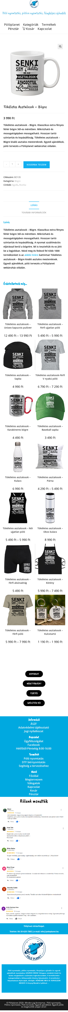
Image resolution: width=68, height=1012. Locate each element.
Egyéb (15, 184)
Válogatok (33, 783)
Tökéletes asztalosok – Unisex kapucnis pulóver (18, 326)
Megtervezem (33, 779)
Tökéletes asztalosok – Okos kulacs (50, 530)
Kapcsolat (45, 28)
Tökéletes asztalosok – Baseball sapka (50, 428)
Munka (22, 184)
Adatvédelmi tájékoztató (33, 727)
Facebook (34, 745)
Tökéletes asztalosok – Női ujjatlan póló (18, 530)
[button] (60, 46)
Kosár (33, 790)
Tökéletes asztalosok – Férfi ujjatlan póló (50, 326)
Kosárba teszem (36, 164)
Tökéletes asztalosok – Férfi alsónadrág (18, 581)
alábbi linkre (31, 255)
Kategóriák (30, 24)
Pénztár (13, 28)
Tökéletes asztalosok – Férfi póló (18, 632)
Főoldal (33, 776)
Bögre (17, 180)
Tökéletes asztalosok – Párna (50, 479)
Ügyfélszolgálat (33, 741)
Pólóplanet (12, 24)
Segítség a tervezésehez (34, 766)
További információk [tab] (34, 212)
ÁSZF (34, 724)
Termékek (49, 24)
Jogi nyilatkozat (33, 731)
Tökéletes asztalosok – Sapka (18, 377)
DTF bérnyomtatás (33, 762)
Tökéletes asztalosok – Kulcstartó (50, 632)
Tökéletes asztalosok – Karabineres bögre (18, 428)
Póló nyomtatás (34, 758)
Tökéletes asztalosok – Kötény (50, 581)
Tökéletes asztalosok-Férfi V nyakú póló (50, 377)
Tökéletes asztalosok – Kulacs (18, 479)
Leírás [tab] (34, 205)
